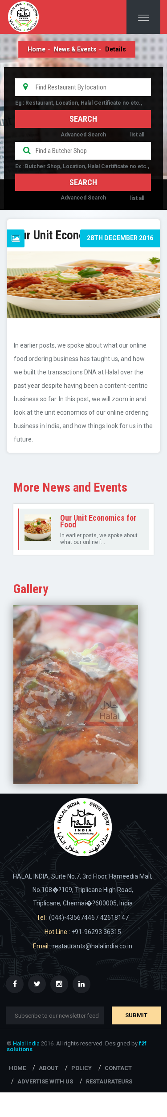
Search (83, 182)
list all (137, 135)
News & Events (75, 49)
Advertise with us (45, 1081)
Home (36, 49)
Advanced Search (83, 135)
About (48, 1068)
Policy (81, 1068)
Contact (118, 1068)
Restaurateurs (109, 1081)
